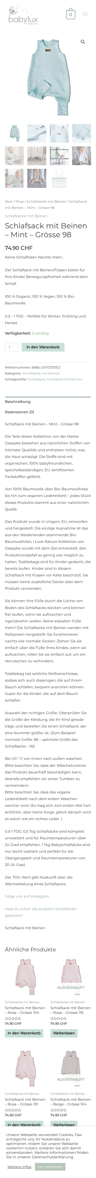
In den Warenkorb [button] (24, 1033)
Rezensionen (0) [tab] (19, 412)
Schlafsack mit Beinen (64, 379)
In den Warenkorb (43, 347)
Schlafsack (36, 379)
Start (9, 201)
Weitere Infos (19, 1167)
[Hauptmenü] (85, 14)
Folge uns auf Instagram (27, 896)
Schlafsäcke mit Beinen (46, 201)
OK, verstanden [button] (50, 1167)
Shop (20, 201)
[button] (83, 42)
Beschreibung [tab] (18, 401)
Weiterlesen (64, 1033)
